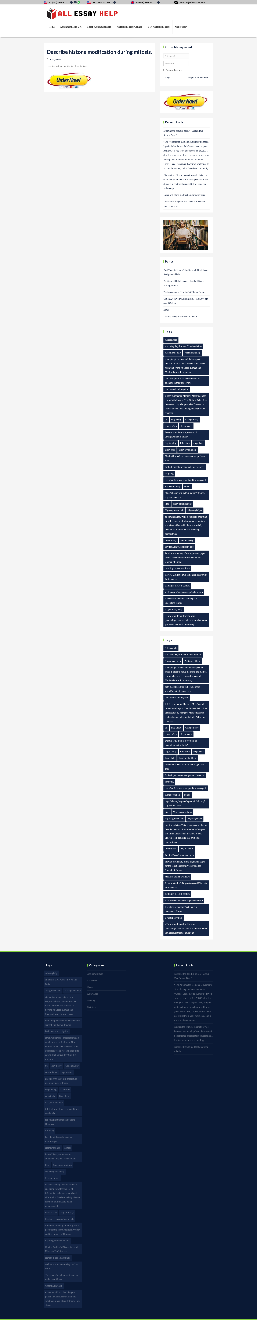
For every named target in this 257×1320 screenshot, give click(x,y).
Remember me (173, 70)
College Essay (192, 419)
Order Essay (171, 540)
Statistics (91, 1007)
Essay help (170, 449)
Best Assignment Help (159, 27)
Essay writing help (187, 449)
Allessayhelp (171, 339)
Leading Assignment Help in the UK (180, 316)
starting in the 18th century (177, 585)
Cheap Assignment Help (99, 27)
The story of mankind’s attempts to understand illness (181, 600)
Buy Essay (176, 419)
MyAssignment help (174, 510)
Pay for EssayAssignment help (179, 547)
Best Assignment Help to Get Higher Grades (184, 292)
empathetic (198, 443)
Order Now (181, 27)
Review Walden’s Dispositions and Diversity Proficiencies (186, 577)
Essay (90, 987)
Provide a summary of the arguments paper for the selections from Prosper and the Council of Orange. (185, 557)
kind (167, 503)
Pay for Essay (186, 540)
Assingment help (192, 352)
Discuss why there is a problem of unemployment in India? (181, 434)
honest (187, 486)
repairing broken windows (177, 568)
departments (186, 426)
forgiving (169, 473)
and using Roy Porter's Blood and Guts (183, 346)
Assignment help (173, 352)
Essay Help (55, 59)
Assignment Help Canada (129, 27)
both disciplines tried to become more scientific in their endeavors (182, 380)
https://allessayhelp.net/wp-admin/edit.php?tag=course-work (185, 495)
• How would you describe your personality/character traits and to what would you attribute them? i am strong (186, 620)
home (166, 310)
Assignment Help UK (70, 27)
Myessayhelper (195, 510)
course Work (171, 426)
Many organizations (182, 503)
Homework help (172, 486)
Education (185, 443)
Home (52, 27)
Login (167, 78)
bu (166, 419)
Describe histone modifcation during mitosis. (184, 195)
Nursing (91, 1000)
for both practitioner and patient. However (184, 467)
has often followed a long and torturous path (185, 480)
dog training (170, 443)
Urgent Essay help (173, 609)
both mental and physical (176, 389)
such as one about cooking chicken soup (184, 592)
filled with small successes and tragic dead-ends (185, 458)
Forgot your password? (199, 77)
